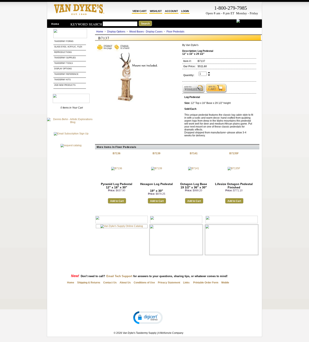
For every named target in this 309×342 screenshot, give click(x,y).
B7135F (234, 153)
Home (55, 24)
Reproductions (63, 52)
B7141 (194, 153)
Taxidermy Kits (62, 80)
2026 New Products (65, 85)
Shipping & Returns (88, 282)
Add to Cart (117, 201)
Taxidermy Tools (63, 63)
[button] (148, 317)
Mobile (225, 282)
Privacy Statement (169, 282)
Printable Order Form (205, 282)
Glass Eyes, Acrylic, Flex (68, 47)
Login (185, 11)
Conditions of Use (144, 282)
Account (171, 11)
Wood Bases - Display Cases (145, 31)
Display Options (63, 69)
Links (186, 282)
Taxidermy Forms (64, 41)
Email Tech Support (119, 276)
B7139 (156, 153)
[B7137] (127, 101)
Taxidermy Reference (66, 74)
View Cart (139, 11)
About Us (125, 282)
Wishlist (156, 11)
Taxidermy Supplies (65, 58)
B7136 (116, 153)
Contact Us (110, 282)
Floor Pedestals (175, 31)
